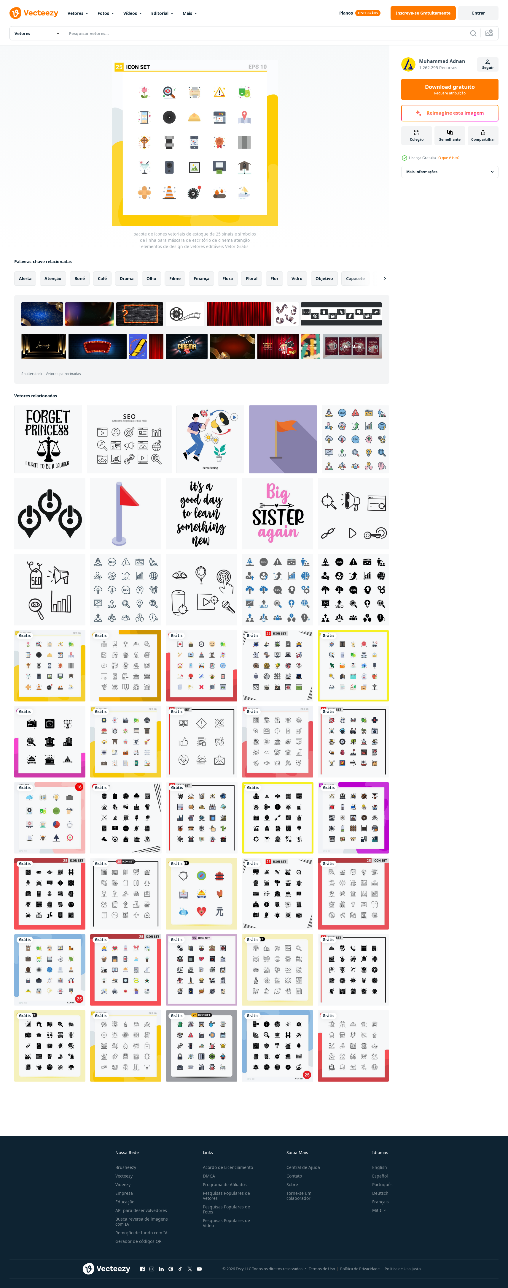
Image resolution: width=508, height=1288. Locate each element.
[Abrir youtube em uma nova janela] (199, 1268)
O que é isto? (448, 157)
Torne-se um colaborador (298, 1195)
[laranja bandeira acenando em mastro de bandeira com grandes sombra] (283, 439)
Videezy (122, 1184)
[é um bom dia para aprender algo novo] (201, 513)
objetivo (324, 278)
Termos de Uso (322, 1268)
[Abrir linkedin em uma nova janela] (161, 1268)
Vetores (75, 13)
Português (382, 1184)
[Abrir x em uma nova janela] (189, 1268)
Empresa (124, 1193)
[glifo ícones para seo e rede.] (353, 589)
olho (151, 278)
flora (227, 278)
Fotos (103, 13)
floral (251, 278)
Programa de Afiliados (225, 1184)
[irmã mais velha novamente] (277, 513)
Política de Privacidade (360, 1268)
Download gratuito (450, 89)
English (379, 1167)
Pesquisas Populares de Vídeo (226, 1223)
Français (380, 1202)
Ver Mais (352, 346)
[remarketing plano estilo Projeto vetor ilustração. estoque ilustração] (210, 439)
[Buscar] (473, 33)
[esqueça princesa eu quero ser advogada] (48, 439)
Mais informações (421, 171)
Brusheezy (125, 1167)
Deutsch (380, 1193)
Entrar (478, 13)
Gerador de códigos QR (138, 1241)
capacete (355, 278)
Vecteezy (124, 1176)
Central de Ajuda (303, 1167)
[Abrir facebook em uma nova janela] (142, 1268)
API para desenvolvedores (141, 1210)
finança (201, 278)
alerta (25, 278)
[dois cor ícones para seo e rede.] (277, 589)
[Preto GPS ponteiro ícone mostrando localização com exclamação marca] (49, 513)
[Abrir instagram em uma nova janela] (151, 1268)
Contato (294, 1176)
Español (380, 1176)
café (102, 278)
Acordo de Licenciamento (228, 1167)
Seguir (488, 67)
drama (126, 278)
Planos (346, 13)
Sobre (292, 1184)
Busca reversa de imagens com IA (141, 1221)
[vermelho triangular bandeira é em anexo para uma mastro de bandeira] (125, 513)
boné (79, 278)
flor (274, 278)
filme (175, 278)
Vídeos (130, 13)
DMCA (209, 1176)
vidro (297, 278)
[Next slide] (379, 278)
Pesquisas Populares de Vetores (226, 1195)
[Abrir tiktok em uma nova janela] (180, 1268)
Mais (187, 13)
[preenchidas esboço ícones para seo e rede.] (355, 439)
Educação (124, 1202)
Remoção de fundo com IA (141, 1232)
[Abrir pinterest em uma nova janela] (170, 1268)
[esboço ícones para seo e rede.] (125, 589)
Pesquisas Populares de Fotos (226, 1209)
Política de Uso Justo (403, 1268)
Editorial (159, 13)
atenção (52, 278)
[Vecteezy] (33, 13)
